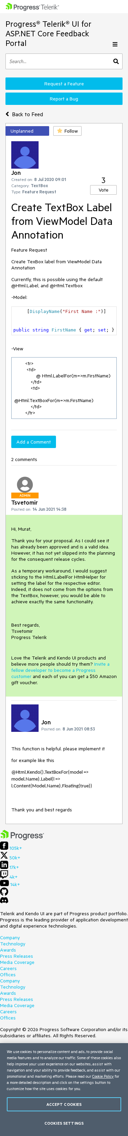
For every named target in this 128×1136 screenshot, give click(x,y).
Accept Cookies (64, 1104)
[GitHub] (4, 894)
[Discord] (4, 902)
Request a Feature (64, 84)
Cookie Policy (103, 1076)
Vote (104, 190)
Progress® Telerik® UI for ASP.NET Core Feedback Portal (48, 33)
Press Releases (16, 956)
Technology (12, 944)
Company (10, 937)
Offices (8, 974)
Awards (8, 950)
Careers (8, 968)
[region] (64, 1089)
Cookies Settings (64, 1123)
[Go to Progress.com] (22, 838)
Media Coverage (17, 962)
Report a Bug (64, 99)
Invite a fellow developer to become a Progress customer (60, 670)
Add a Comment (33, 442)
